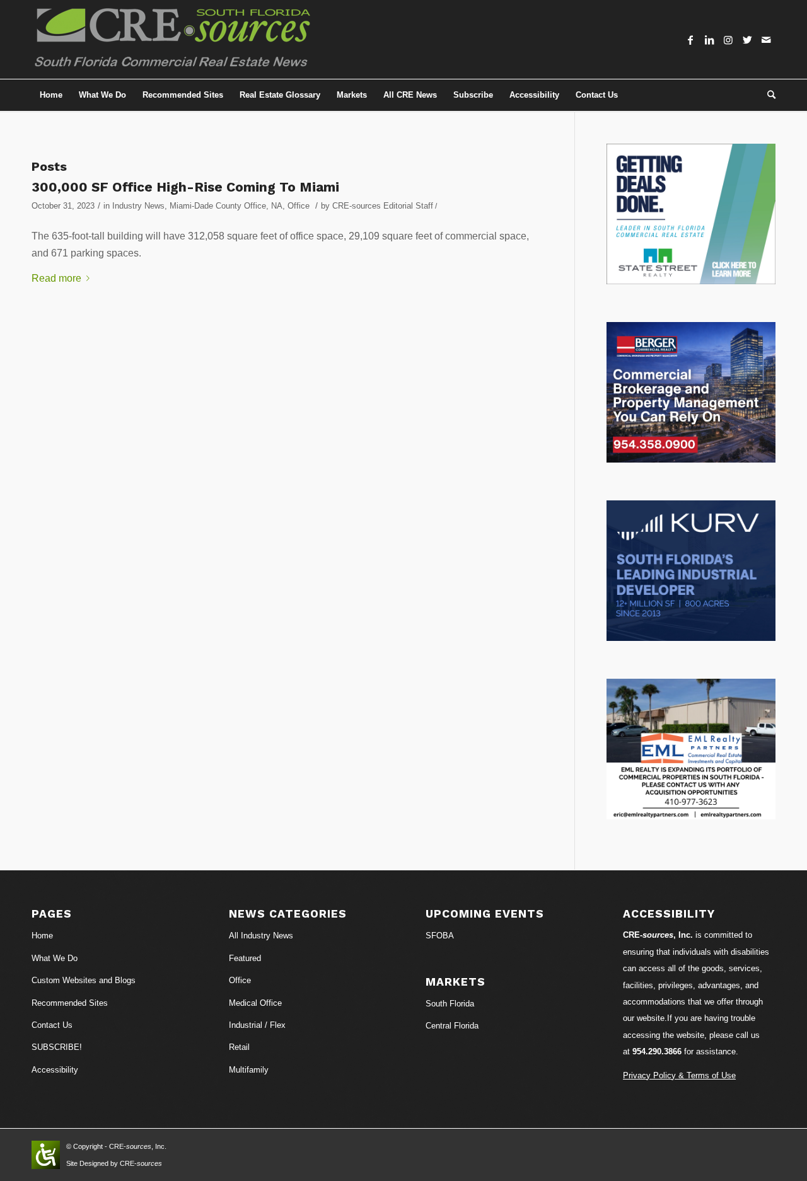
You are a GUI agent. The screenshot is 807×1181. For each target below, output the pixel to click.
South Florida (450, 1003)
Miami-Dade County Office (218, 205)
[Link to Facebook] (690, 39)
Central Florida (452, 1025)
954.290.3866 (657, 1051)
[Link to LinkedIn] (709, 39)
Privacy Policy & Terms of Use (679, 1075)
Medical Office (255, 1003)
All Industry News (261, 935)
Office (298, 205)
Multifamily (249, 1069)
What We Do (55, 958)
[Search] (767, 95)
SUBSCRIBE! (57, 1047)
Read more (56, 278)
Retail (239, 1047)
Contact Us (52, 1025)
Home (42, 935)
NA (276, 205)
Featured (245, 958)
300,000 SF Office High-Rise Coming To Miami (185, 187)
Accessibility (55, 1069)
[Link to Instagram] (728, 39)
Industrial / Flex (257, 1025)
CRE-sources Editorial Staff (382, 205)
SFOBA (440, 935)
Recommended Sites (70, 1003)
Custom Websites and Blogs (84, 980)
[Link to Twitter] (747, 39)
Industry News (138, 205)
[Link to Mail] (766, 39)
